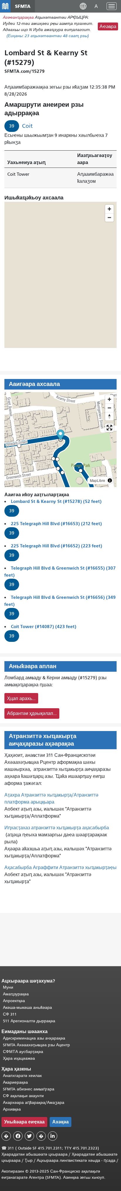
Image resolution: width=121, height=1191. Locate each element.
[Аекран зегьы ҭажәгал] (109, 427)
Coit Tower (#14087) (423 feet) (43, 626)
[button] (83, 6)
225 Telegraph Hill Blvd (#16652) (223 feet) (56, 546)
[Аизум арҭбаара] (109, 399)
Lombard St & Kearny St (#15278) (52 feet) (56, 501)
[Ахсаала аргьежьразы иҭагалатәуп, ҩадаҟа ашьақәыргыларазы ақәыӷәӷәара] (109, 416)
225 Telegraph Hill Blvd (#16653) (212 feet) (56, 523)
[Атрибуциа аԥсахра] (109, 480)
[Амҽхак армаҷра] (109, 408)
